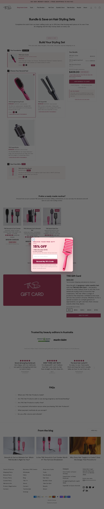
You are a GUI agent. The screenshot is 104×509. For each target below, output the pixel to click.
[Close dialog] (33, 239)
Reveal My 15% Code (45, 261)
